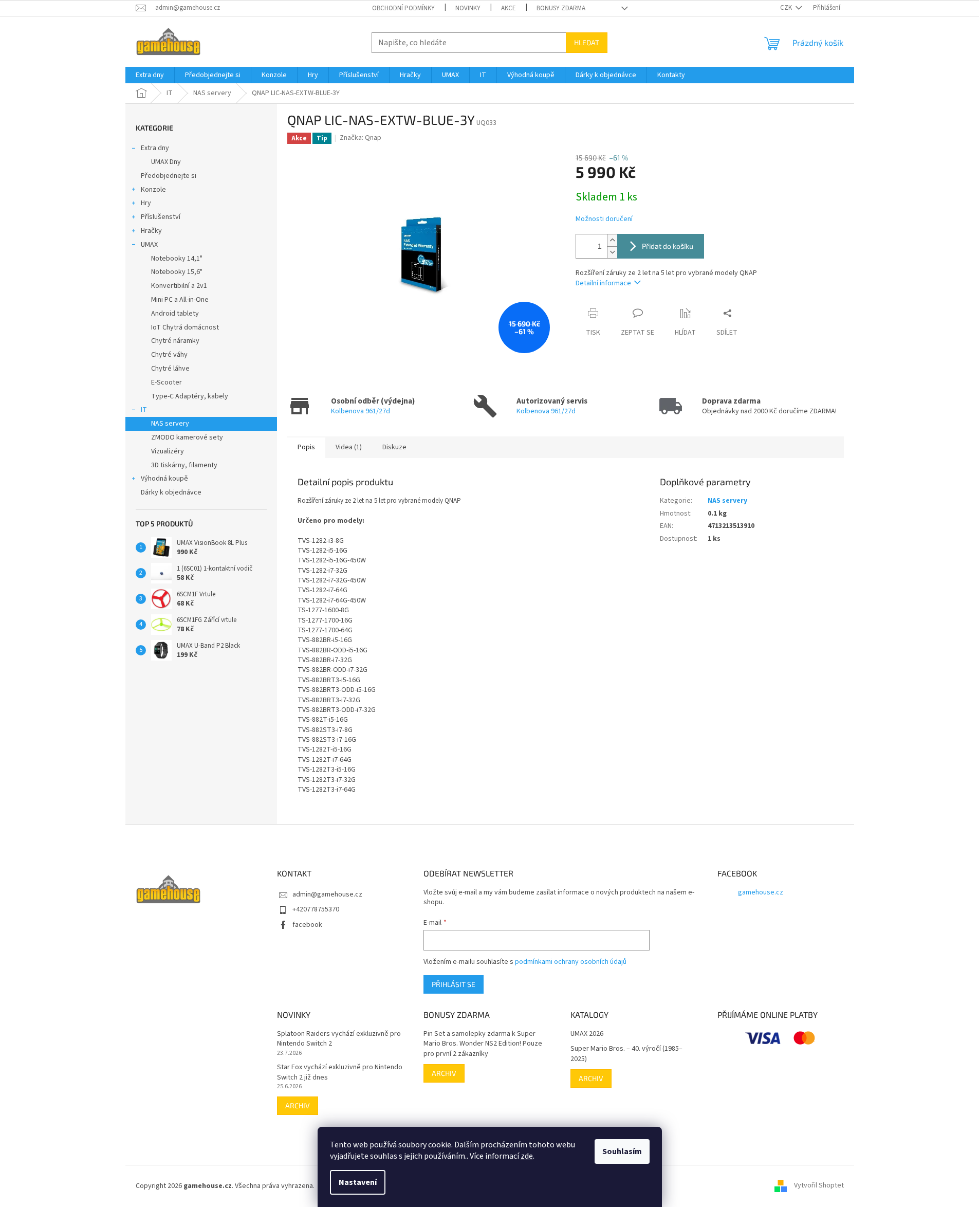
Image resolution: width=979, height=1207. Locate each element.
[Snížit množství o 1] (612, 252)
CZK (786, 7)
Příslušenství (160, 217)
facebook (307, 925)
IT (144, 410)
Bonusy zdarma (561, 8)
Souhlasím (622, 1151)
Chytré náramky (175, 341)
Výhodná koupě (164, 478)
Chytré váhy (169, 355)
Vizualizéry (167, 451)
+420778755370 (315, 909)
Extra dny (155, 148)
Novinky (468, 8)
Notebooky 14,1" (176, 258)
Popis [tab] (306, 447)
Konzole (153, 190)
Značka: (360, 138)
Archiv (297, 1105)
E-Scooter (166, 382)
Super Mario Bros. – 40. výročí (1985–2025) (626, 1054)
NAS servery (170, 423)
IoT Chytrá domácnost (185, 327)
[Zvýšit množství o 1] (612, 240)
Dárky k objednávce (171, 492)
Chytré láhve (170, 368)
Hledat (586, 42)
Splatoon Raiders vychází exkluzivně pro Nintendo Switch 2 (339, 1039)
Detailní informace (603, 283)
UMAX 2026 (586, 1034)
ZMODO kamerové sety (187, 437)
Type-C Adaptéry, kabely (189, 396)
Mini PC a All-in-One (180, 300)
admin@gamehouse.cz (327, 894)
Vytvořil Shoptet (819, 1186)
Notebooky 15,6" (176, 272)
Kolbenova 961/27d (360, 411)
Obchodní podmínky (403, 8)
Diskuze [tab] (394, 447)
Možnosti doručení (604, 219)
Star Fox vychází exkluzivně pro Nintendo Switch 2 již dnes (339, 1072)
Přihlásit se (453, 984)
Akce (508, 8)
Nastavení (358, 1182)
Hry (146, 203)
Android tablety (175, 313)
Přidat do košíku (667, 246)
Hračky (151, 231)
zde (527, 1156)
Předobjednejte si (168, 176)
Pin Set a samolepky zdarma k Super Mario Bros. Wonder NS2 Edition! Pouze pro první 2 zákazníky (482, 1044)
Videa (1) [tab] (349, 447)
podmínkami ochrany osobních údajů (570, 962)
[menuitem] (149, 75)
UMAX (149, 245)
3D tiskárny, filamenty (184, 465)
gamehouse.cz (760, 892)
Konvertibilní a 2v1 (179, 286)
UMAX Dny (166, 162)
